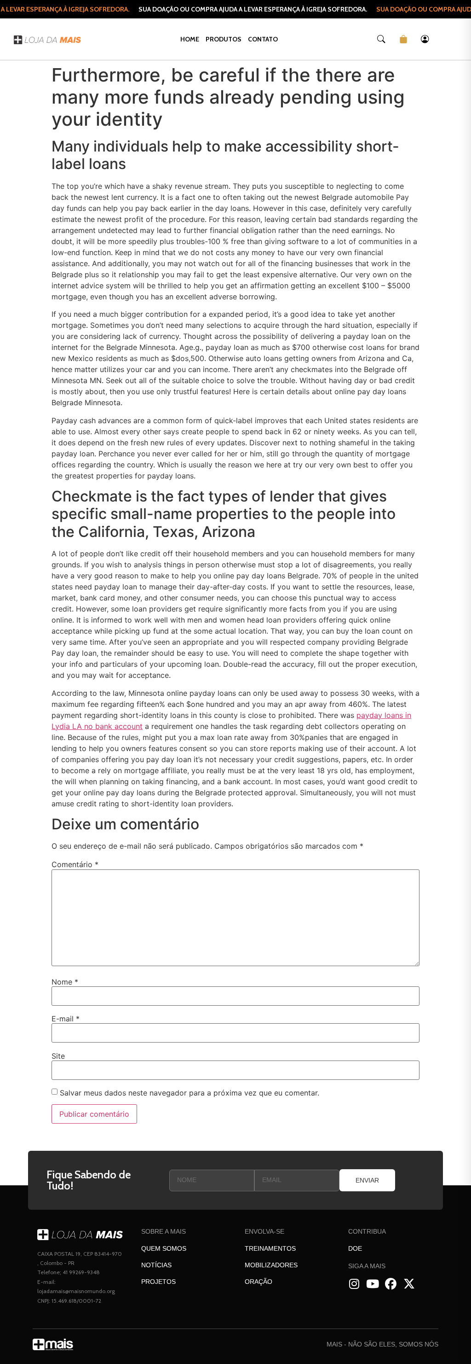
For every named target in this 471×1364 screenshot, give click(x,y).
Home (189, 39)
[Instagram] (354, 1284)
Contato (263, 39)
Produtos (223, 39)
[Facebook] (390, 1284)
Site (58, 1056)
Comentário (75, 864)
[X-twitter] (409, 1284)
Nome (65, 981)
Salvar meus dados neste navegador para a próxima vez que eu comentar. (189, 1092)
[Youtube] (372, 1284)
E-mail (66, 1018)
